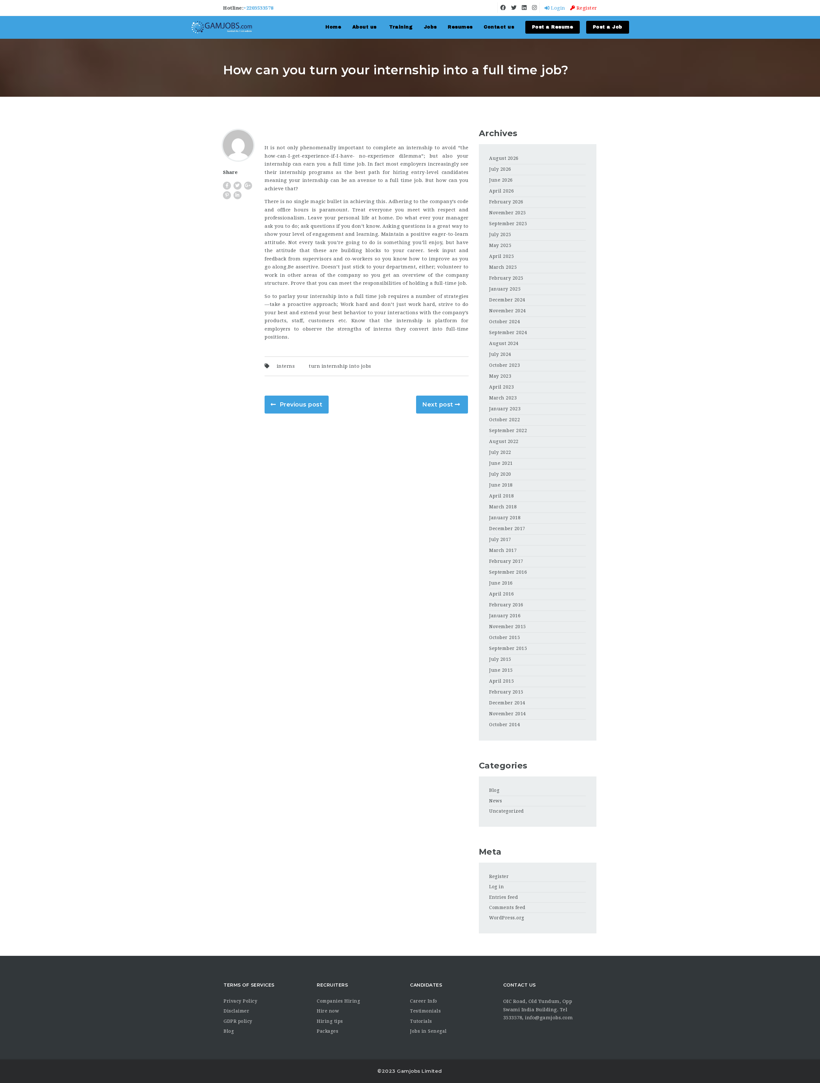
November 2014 (507, 713)
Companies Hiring (338, 1001)
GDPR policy (238, 1021)
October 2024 (504, 321)
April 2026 (501, 190)
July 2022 (500, 452)
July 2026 (500, 169)
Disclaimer (236, 1010)
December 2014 (507, 702)
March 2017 (503, 550)
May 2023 (500, 376)
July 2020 (500, 474)
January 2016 (505, 615)
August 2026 (504, 158)
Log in (496, 886)
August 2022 (504, 441)
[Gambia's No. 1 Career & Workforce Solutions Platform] (222, 27)
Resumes (460, 27)
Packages (327, 1031)
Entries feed (503, 897)
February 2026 (506, 201)
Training (401, 27)
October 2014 (504, 724)
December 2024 (507, 299)
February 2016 (506, 604)
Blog (494, 790)
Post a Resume (552, 27)
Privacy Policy (240, 1001)
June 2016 (501, 583)
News (495, 800)
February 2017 (506, 561)
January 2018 (505, 517)
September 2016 (508, 572)
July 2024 (500, 354)
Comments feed (507, 907)
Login (557, 8)
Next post (437, 404)
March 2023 (503, 397)
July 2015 (500, 659)
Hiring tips (330, 1021)
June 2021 (501, 463)
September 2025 (508, 223)
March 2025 (503, 267)
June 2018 (501, 485)
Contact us (499, 27)
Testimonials (425, 1010)
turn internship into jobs (340, 366)
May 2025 (500, 245)
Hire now (328, 1010)
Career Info (423, 1001)
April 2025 (501, 256)
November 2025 (507, 212)
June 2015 (501, 670)
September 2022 (508, 430)
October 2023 (504, 365)
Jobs (430, 27)
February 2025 (506, 278)
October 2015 (504, 637)
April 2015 (501, 681)
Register (586, 8)
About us (364, 27)
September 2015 (508, 648)
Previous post (301, 404)
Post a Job (607, 27)
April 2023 (501, 387)
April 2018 (501, 495)
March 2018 (503, 506)
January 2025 (505, 288)
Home (333, 27)
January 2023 (505, 408)
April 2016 (501, 593)
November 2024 (507, 310)
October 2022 (504, 419)
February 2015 (506, 691)
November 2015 (507, 626)
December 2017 (507, 528)
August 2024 (504, 343)
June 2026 (501, 180)
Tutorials (421, 1021)
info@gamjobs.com (549, 1018)
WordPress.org (506, 917)
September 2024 (508, 332)
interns (286, 366)
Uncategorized (506, 811)
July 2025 (500, 234)
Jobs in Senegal (428, 1031)
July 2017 (500, 539)
